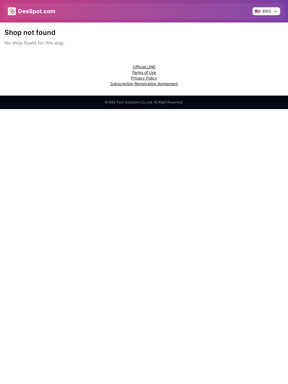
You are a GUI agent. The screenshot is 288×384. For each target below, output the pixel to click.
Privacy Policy (144, 78)
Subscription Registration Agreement (144, 83)
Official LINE (144, 66)
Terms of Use (144, 72)
